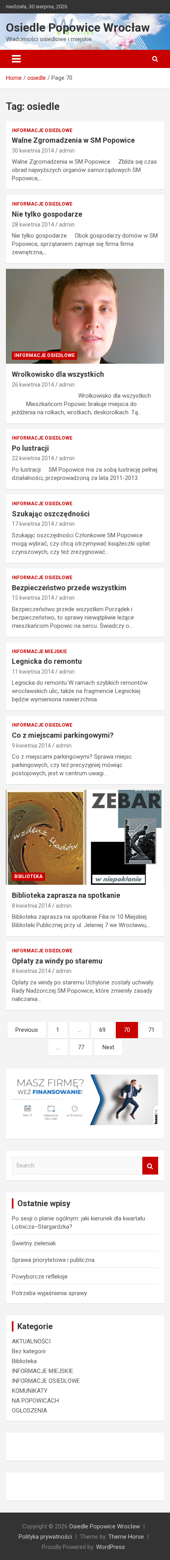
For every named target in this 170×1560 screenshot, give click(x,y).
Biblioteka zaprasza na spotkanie (66, 895)
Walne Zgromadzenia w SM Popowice (73, 140)
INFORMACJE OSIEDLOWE (42, 130)
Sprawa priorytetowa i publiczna (53, 1259)
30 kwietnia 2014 (33, 150)
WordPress (110, 1547)
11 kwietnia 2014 (33, 672)
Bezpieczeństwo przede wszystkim (69, 588)
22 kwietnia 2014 (33, 458)
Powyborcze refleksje (40, 1276)
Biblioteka (28, 876)
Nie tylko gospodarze (47, 214)
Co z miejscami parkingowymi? (62, 735)
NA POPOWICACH (35, 1400)
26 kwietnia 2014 (33, 385)
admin (67, 150)
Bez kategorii (28, 1351)
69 (102, 1029)
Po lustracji (30, 448)
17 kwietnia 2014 (33, 524)
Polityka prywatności (45, 1536)
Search (150, 1166)
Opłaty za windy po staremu (57, 961)
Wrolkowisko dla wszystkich (58, 374)
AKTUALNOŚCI (31, 1341)
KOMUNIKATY (29, 1390)
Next (108, 1047)
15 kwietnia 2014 (33, 598)
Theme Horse (126, 1536)
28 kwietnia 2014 (33, 224)
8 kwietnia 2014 (31, 906)
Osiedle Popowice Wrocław (78, 27)
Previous (26, 1029)
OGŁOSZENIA (29, 1410)
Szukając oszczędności (51, 514)
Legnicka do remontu (47, 661)
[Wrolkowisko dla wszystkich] (85, 316)
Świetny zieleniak (34, 1243)
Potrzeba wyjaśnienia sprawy (49, 1293)
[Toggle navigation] (16, 59)
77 (81, 1047)
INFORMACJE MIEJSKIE (39, 651)
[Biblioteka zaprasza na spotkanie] (85, 837)
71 (151, 1029)
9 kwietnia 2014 (31, 745)
